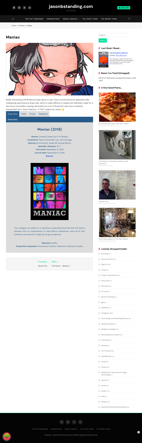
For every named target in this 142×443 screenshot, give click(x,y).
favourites (105, 280)
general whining (107, 297)
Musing (104, 345)
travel (103, 385)
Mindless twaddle (108, 329)
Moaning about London (110, 334)
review (103, 367)
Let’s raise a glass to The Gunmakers (113, 239)
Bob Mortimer (121, 55)
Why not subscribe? (34, 19)
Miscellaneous (70, 19)
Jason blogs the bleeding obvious (114, 318)
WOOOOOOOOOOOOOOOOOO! (114, 407)
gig (102, 302)
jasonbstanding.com (71, 6)
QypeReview (106, 356)
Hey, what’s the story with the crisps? (114, 123)
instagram (105, 313)
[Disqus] (49, 301)
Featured (104, 286)
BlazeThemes (92, 435)
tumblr (103, 391)
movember (105, 340)
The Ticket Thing (90, 19)
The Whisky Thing (109, 19)
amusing (104, 253)
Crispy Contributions (109, 275)
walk (103, 396)
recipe (103, 361)
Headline (104, 307)
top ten (104, 380)
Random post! (53, 19)
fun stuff (104, 291)
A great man (104, 201)
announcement (107, 259)
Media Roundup (107, 324)
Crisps (103, 270)
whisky (104, 402)
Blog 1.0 (104, 264)
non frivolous (106, 351)
